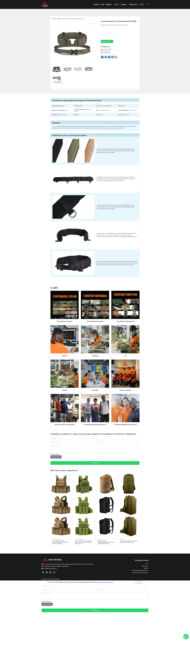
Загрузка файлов (55, 454)
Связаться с (133, 4)
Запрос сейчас (107, 41)
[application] (112, 4)
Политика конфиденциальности (140, 570)
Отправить (95, 463)
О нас (102, 4)
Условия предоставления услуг (140, 572)
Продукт (109, 4)
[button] (102, 57)
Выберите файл (56, 457)
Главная (96, 4)
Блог (116, 4)
